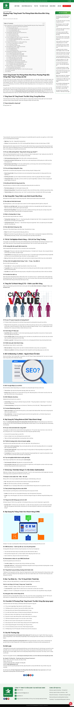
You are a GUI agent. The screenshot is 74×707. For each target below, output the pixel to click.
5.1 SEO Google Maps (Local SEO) (13, 47)
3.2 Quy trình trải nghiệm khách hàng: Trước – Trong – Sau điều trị (18, 39)
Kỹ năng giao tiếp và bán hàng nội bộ (14, 67)
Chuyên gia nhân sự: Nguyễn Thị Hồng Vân (16, 662)
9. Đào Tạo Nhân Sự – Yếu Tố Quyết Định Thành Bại (15, 65)
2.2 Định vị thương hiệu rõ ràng (13, 34)
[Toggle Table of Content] (43, 24)
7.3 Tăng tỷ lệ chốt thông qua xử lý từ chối (15, 59)
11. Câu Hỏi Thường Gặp (10, 70)
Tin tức (36, 6)
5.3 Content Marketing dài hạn (13, 50)
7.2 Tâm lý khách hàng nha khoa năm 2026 (15, 58)
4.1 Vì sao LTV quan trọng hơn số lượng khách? (15, 43)
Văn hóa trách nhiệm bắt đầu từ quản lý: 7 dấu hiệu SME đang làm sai (62, 64)
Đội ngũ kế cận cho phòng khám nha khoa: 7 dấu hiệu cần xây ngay (62, 91)
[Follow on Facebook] (4, 699)
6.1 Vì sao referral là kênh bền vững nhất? (15, 52)
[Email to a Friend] (28, 675)
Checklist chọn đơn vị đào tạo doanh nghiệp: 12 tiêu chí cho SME (62, 50)
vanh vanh (15, 18)
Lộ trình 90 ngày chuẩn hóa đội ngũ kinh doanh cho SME (63, 29)
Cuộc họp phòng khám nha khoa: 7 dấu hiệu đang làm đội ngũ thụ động (63, 57)
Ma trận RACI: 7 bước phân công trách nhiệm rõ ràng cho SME (62, 87)
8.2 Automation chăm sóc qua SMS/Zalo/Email (16, 63)
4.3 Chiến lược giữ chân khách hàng (14, 45)
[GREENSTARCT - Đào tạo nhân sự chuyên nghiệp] (6, 6)
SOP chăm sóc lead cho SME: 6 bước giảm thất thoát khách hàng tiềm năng (62, 33)
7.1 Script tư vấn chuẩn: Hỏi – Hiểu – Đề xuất (15, 57)
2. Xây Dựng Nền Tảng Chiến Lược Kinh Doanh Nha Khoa (16, 32)
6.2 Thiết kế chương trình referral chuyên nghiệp (16, 53)
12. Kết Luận (9, 71)
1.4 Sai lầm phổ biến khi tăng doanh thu (14, 31)
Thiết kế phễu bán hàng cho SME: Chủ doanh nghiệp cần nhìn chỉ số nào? (62, 46)
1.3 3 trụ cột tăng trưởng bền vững (13, 30)
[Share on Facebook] (24, 675)
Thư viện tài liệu (44, 6)
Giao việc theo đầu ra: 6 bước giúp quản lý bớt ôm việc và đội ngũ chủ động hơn (62, 38)
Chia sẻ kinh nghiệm (7, 11)
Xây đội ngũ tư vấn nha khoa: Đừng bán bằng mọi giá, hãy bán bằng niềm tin (62, 17)
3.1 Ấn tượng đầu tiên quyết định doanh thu (15, 38)
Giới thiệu (16, 6)
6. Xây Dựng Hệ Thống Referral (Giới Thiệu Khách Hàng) (16, 51)
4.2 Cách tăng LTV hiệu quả (12, 44)
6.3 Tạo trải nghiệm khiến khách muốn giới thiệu (16, 54)
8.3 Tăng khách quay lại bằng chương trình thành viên (17, 64)
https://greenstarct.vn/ (12, 664)
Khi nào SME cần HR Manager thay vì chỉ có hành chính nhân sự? (62, 84)
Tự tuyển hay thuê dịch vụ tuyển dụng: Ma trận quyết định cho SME (62, 68)
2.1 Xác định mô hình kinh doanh (13, 33)
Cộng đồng (52, 6)
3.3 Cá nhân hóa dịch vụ (12, 40)
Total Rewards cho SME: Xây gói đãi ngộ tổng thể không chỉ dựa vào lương (63, 80)
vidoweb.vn (45, 705)
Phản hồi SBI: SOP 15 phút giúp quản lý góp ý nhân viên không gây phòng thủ (63, 72)
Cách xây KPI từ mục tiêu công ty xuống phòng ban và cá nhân (62, 42)
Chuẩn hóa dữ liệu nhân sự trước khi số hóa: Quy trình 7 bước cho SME (63, 53)
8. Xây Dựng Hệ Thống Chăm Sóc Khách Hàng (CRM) (15, 60)
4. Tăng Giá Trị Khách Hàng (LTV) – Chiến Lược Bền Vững (16, 41)
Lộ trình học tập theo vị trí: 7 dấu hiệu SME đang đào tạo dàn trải (62, 60)
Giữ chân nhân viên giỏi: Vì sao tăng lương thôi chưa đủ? (63, 21)
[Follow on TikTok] (6, 699)
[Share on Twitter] (26, 675)
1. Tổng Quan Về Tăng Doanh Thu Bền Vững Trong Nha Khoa (17, 26)
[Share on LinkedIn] (32, 675)
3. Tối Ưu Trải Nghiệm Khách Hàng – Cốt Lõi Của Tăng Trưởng (17, 37)
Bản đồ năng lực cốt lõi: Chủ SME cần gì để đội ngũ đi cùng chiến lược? (62, 25)
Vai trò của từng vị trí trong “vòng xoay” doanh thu (16, 66)
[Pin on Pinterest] (30, 675)
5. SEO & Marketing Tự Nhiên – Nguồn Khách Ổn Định (15, 46)
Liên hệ (59, 6)
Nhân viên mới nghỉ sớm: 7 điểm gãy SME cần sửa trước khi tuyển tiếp (63, 76)
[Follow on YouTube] (70, 1)
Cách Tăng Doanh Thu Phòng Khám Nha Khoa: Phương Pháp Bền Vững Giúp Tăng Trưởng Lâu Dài (24, 25)
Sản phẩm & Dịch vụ (27, 6)
